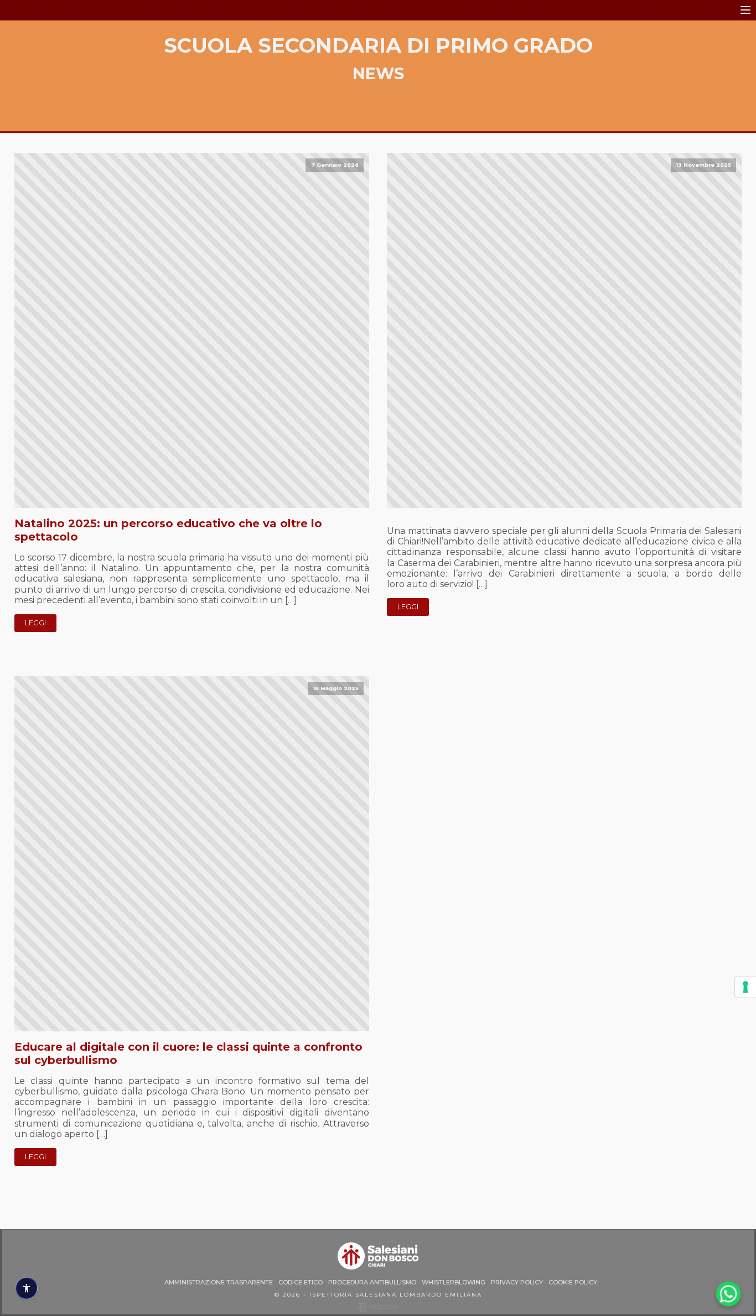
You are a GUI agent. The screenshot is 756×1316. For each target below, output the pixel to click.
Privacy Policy (517, 1282)
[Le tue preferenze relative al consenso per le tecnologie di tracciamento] (745, 987)
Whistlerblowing (453, 1282)
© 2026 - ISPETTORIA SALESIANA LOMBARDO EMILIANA (378, 1294)
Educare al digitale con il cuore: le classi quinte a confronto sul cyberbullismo (188, 1053)
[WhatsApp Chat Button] (728, 1294)
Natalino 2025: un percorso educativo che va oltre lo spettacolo (168, 530)
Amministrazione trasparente (218, 1282)
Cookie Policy (572, 1282)
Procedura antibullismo (372, 1282)
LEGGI (35, 623)
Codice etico (300, 1282)
